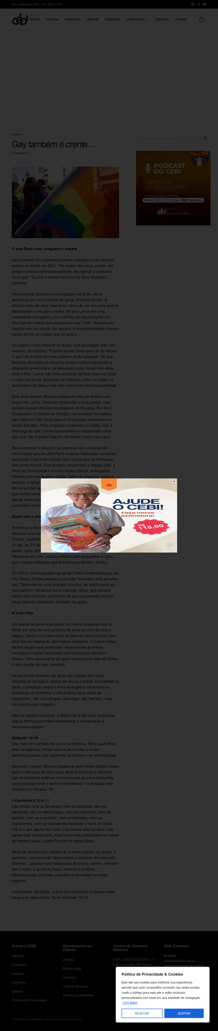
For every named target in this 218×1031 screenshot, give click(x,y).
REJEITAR (142, 1013)
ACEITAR (184, 1013)
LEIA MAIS (130, 1003)
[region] (162, 994)
